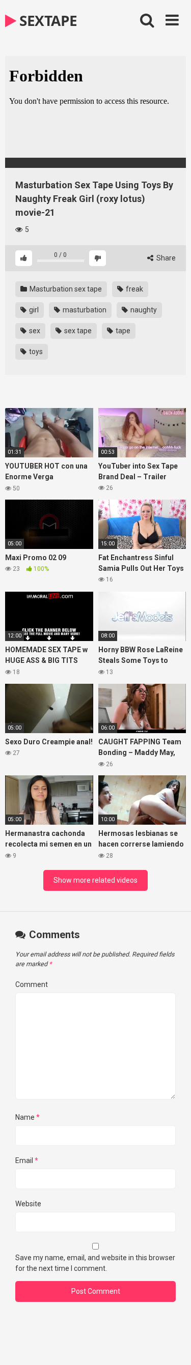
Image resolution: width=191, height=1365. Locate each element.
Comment (31, 984)
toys (35, 351)
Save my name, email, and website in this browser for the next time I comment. (95, 1263)
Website (28, 1204)
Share (165, 258)
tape (122, 331)
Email (26, 1160)
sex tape (77, 331)
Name (27, 1117)
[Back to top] (172, 1344)
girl (33, 310)
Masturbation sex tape (65, 289)
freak (133, 289)
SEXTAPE (46, 20)
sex (34, 331)
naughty (143, 310)
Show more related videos (95, 880)
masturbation (83, 310)
